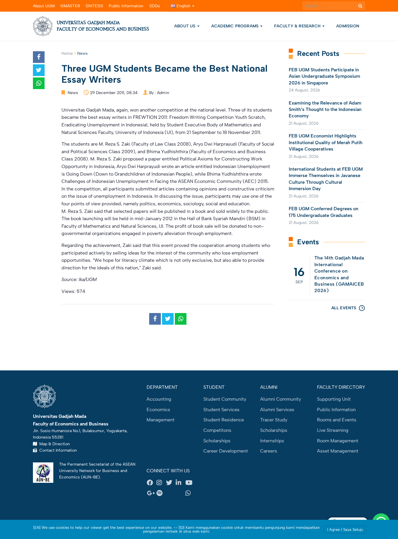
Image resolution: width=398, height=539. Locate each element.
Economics (158, 409)
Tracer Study (273, 420)
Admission (347, 26)
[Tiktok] (180, 493)
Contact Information (57, 450)
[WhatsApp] (190, 493)
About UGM (44, 5)
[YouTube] (190, 483)
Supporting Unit (334, 399)
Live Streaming (332, 430)
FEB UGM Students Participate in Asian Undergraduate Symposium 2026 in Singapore (324, 76)
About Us (185, 26)
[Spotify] (161, 493)
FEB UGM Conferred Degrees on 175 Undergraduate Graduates (323, 212)
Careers (268, 451)
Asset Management (337, 451)
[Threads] (170, 493)
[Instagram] (161, 483)
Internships (272, 440)
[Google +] (151, 493)
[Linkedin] (180, 483)
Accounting (159, 399)
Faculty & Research (298, 26)
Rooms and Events (336, 420)
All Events (343, 307)
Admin (163, 92)
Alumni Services (277, 409)
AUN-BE (90, 477)
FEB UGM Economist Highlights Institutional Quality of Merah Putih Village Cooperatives (325, 142)
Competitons (217, 430)
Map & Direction (53, 443)
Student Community (224, 399)
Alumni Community (280, 399)
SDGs (154, 5)
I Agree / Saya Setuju (345, 529)
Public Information (126, 5)
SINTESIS (94, 5)
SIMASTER (70, 5)
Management (161, 420)
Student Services (221, 409)
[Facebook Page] (151, 483)
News (82, 53)
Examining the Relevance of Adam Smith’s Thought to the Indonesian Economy (325, 109)
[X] (170, 483)
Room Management (337, 440)
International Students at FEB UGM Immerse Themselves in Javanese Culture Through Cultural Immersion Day (326, 178)
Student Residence (223, 420)
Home (67, 53)
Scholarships (216, 440)
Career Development (225, 451)
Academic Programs (235, 26)
